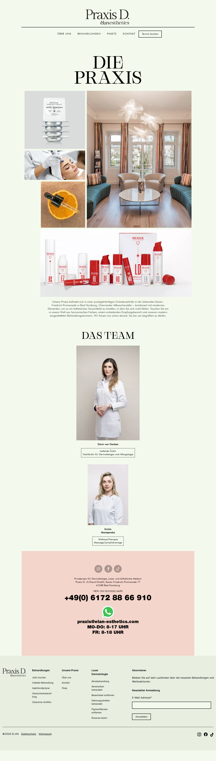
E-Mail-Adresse (142, 697)
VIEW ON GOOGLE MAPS (108, 591)
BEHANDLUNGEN (89, 33)
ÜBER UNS (64, 33)
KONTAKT (129, 33)
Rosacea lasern (99, 717)
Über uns (66, 677)
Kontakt (66, 682)
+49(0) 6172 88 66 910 (108, 598)
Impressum (45, 733)
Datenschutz (28, 733)
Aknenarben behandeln (98, 688)
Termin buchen (150, 33)
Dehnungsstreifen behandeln (101, 702)
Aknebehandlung (100, 681)
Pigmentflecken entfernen (100, 711)
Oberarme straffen (41, 702)
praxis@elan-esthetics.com (108, 622)
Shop (64, 688)
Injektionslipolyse (41, 688)
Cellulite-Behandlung (42, 682)
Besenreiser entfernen (103, 695)
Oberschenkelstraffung (42, 695)
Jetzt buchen (39, 677)
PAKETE (112, 33)
